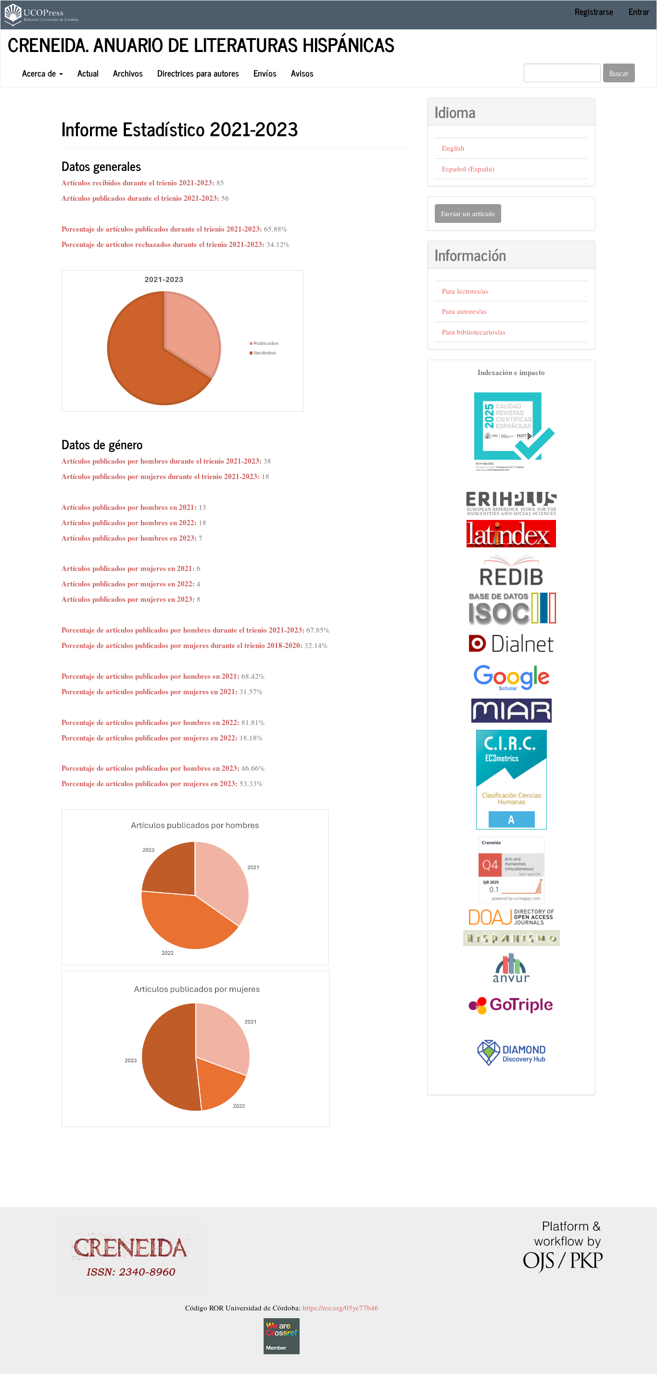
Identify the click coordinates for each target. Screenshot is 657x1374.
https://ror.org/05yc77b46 (341, 1307)
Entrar (639, 11)
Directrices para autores (198, 72)
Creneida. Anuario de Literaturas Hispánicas (201, 43)
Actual (88, 72)
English (453, 148)
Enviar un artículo (468, 213)
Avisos (302, 72)
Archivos (128, 72)
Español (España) (468, 168)
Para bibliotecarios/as (473, 332)
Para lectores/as (465, 291)
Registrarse (594, 11)
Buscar (619, 73)
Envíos (265, 72)
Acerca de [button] (40, 72)
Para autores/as (464, 311)
